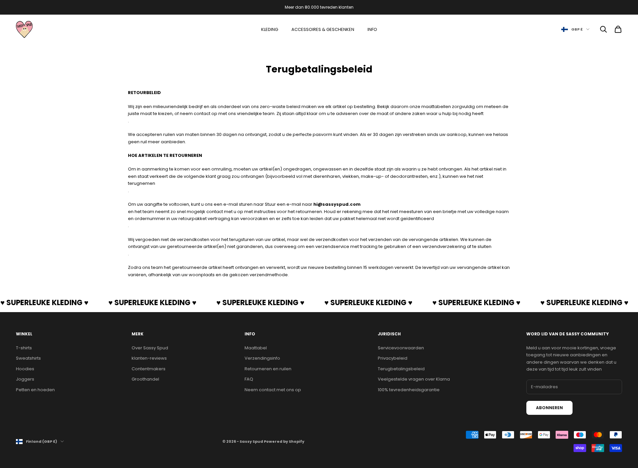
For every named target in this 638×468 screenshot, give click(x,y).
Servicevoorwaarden (401, 348)
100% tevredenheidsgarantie (409, 390)
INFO (372, 29)
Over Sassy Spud (150, 348)
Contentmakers (148, 369)
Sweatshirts (28, 358)
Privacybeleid (392, 358)
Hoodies (25, 369)
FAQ (249, 379)
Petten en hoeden (35, 390)
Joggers (25, 379)
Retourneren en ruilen (268, 369)
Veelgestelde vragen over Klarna (414, 379)
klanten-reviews (149, 358)
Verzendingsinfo (262, 358)
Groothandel (145, 379)
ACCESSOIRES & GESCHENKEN (322, 29)
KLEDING (269, 29)
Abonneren (549, 407)
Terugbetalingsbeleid (401, 369)
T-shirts (24, 348)
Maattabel (256, 348)
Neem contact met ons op (273, 390)
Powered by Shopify (284, 441)
